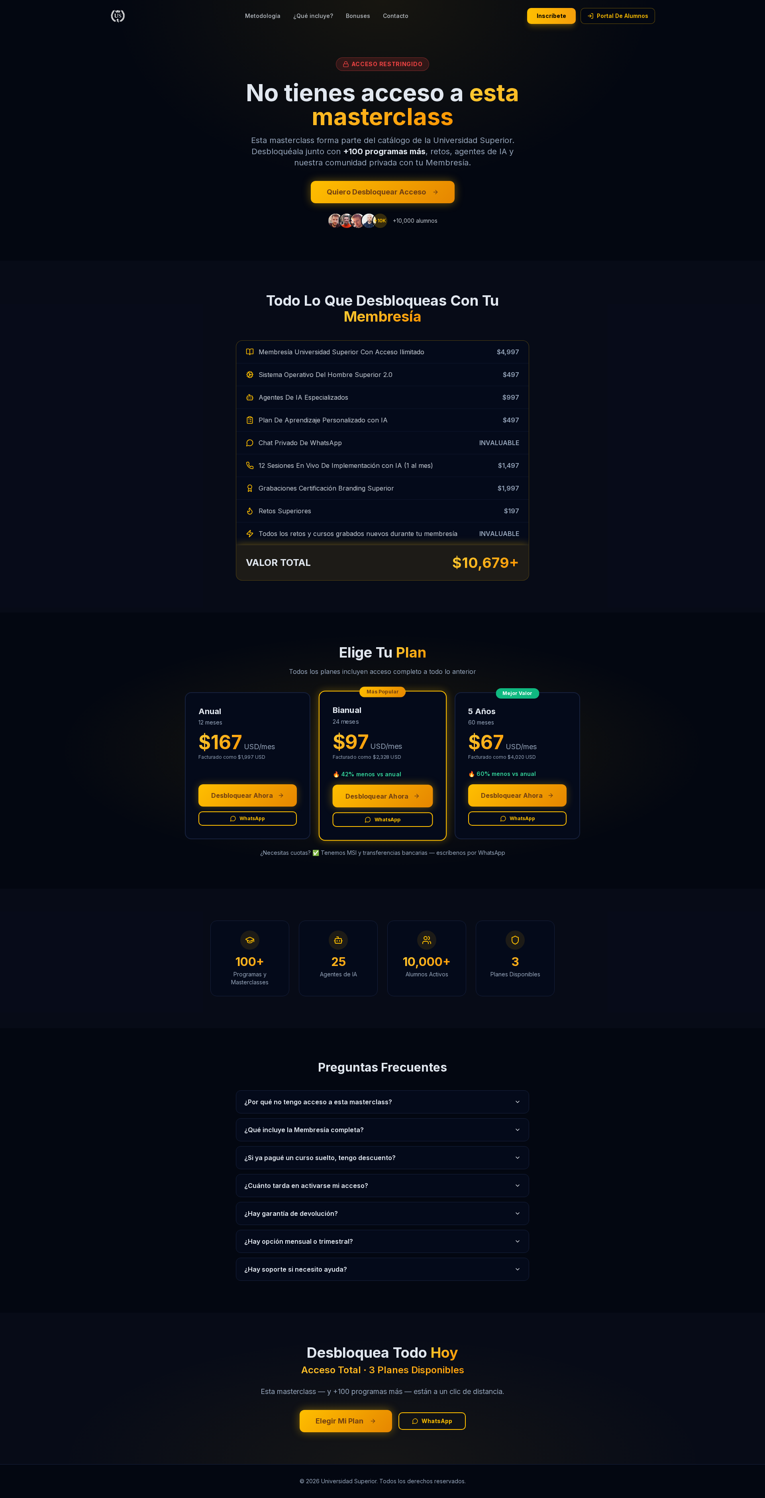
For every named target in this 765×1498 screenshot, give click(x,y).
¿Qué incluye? (313, 15)
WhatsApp (252, 818)
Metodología (262, 15)
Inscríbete (551, 15)
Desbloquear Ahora (242, 795)
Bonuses (358, 15)
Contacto (395, 15)
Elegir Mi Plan (339, 1421)
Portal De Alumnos (622, 15)
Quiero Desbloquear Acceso (376, 192)
